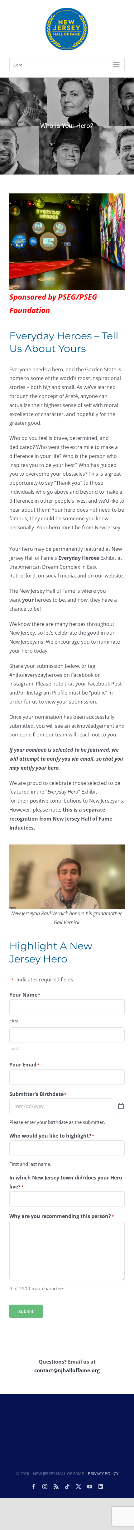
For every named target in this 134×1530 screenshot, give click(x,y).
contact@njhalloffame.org (67, 1370)
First (14, 1020)
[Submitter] (121, 1106)
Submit (26, 1311)
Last (13, 1048)
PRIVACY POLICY (103, 1473)
